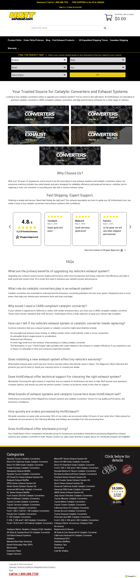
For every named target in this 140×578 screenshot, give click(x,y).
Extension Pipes (14, 551)
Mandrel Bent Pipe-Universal (19, 541)
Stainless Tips (60, 544)
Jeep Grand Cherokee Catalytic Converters (73, 495)
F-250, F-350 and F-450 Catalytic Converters (27, 520)
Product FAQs (15, 40)
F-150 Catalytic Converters (19, 517)
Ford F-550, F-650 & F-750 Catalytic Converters (28, 511)
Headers (10, 538)
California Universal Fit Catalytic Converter (73, 535)
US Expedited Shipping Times (93, 40)
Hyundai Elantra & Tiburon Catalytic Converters (75, 471)
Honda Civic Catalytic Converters (21, 514)
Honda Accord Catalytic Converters (70, 511)
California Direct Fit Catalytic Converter (71, 508)
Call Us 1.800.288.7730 (57, 2)
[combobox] (69, 28)
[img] (27, 227)
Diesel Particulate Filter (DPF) (20, 544)
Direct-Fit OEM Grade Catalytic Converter (25, 465)
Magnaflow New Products (44, 567)
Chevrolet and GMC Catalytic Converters (72, 517)
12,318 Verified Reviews (27, 231)
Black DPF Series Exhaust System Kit (70, 459)
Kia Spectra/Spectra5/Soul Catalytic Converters (75, 474)
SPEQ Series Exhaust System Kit (21, 483)
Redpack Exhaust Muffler (18, 480)
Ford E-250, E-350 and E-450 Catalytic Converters (76, 468)
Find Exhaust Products (63, 40)
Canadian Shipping (119, 40)
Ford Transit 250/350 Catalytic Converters (25, 495)
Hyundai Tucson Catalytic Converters (23, 459)
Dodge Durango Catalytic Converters (23, 468)
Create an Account (74, 7)
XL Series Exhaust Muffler (18, 492)
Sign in (62, 7)
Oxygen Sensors (14, 554)
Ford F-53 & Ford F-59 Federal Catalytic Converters (30, 523)
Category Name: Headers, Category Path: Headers (29, 529)
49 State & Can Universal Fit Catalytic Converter (75, 532)
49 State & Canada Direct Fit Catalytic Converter (28, 532)
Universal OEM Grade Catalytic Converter (72, 489)
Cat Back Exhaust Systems (19, 535)
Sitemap (12, 567)
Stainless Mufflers (62, 541)
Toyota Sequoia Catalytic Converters (70, 514)
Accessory (59, 547)
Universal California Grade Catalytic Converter (74, 486)
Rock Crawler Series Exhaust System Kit (72, 480)
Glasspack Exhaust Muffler (19, 471)
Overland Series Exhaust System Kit (70, 477)
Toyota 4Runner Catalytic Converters (70, 498)
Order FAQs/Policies (34, 40)
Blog (48, 40)
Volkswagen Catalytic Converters (22, 508)
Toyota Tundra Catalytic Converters (70, 504)
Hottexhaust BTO (62, 538)
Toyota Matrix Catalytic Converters (69, 501)
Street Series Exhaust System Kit (21, 486)
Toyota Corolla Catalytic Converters (23, 501)
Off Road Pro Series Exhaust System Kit (25, 477)
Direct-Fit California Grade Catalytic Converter (27, 462)
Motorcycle (12, 547)
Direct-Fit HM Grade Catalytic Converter (72, 462)
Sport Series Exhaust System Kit (68, 483)
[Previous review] (10, 227)
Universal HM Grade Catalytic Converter (24, 489)
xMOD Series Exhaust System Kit (68, 492)
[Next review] (130, 227)
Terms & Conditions (25, 567)
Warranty (12, 48)
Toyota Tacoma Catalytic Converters (23, 504)
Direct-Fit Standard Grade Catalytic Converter (74, 465)
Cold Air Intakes (61, 551)
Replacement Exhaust (64, 529)
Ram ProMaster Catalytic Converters (23, 498)
